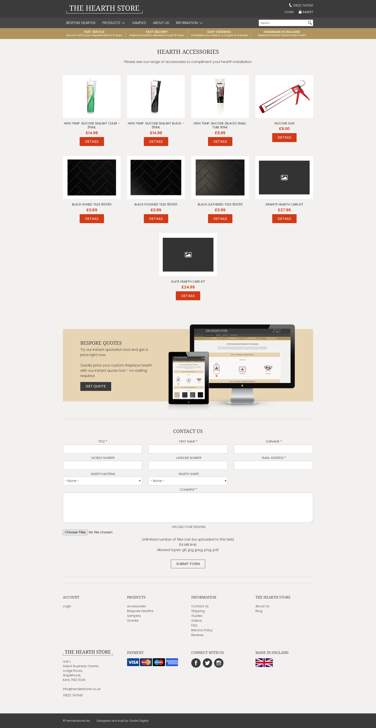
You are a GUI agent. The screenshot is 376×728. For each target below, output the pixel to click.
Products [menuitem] (111, 22)
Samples (134, 615)
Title (101, 441)
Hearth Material (103, 474)
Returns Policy (202, 630)
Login (289, 12)
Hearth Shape (188, 474)
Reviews (197, 634)
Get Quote (96, 386)
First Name (187, 441)
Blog (258, 611)
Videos (196, 620)
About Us (262, 606)
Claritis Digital (138, 721)
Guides (196, 615)
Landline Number (188, 458)
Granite (133, 620)
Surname (272, 441)
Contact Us (200, 606)
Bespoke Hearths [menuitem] (81, 22)
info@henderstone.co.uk (82, 689)
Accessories (136, 606)
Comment (187, 489)
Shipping (198, 611)
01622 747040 (303, 5)
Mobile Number (103, 458)
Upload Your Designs (189, 527)
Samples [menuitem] (139, 22)
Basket (308, 12)
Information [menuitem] (187, 22)
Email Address (273, 458)
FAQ (194, 625)
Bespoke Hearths (140, 611)
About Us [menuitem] (161, 22)
